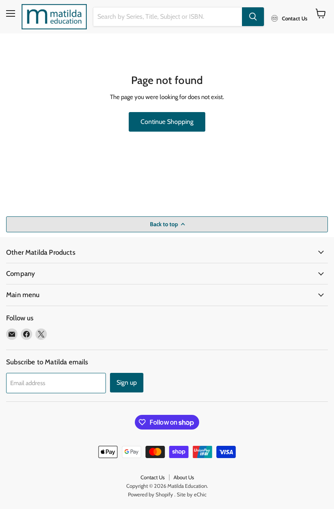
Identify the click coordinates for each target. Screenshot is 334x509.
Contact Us (153, 477)
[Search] (253, 16)
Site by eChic (192, 494)
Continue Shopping (167, 122)
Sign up (126, 382)
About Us (184, 477)
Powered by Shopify (150, 494)
